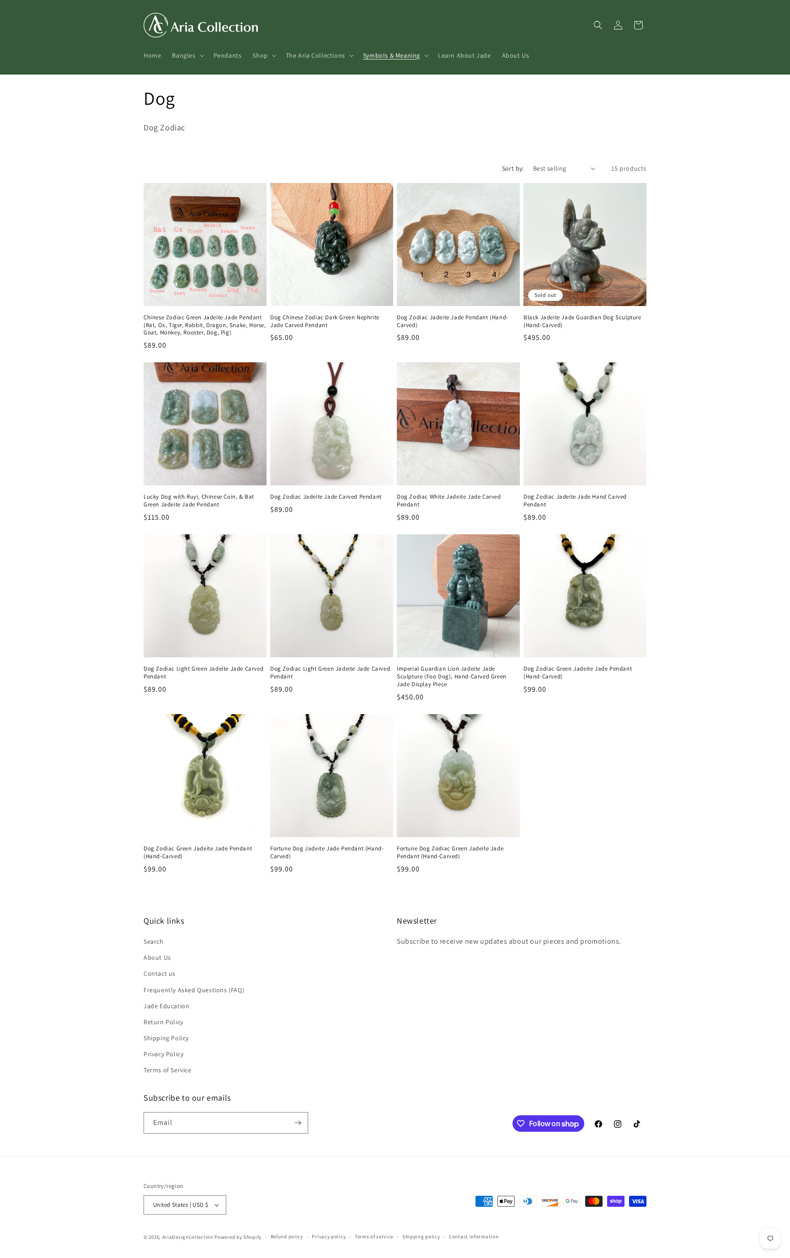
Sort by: (513, 168)
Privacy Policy (163, 1054)
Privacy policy (329, 1236)
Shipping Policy (166, 1038)
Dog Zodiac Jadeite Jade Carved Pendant (326, 496)
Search (154, 941)
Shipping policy (421, 1236)
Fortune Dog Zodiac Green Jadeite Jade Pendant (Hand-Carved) (450, 852)
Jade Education (166, 1006)
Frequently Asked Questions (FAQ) (194, 990)
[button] (187, 55)
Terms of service (374, 1236)
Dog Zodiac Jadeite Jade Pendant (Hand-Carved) (452, 321)
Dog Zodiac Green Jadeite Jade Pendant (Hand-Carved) (577, 672)
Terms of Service (168, 1070)
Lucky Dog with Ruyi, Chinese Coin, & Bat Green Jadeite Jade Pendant (199, 500)
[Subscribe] (298, 1123)
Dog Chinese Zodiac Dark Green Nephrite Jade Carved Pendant (324, 321)
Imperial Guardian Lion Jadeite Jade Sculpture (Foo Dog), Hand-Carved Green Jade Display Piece (452, 676)
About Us (157, 957)
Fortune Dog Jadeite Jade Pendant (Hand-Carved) (327, 852)
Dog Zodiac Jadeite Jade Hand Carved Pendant (575, 500)
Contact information (473, 1236)
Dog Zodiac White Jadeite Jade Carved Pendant (449, 500)
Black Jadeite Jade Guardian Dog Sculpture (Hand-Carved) (582, 321)
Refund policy (287, 1236)
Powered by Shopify (238, 1237)
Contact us (160, 973)
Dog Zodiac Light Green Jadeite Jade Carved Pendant (203, 672)
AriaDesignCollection (188, 1237)
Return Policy (163, 1022)
